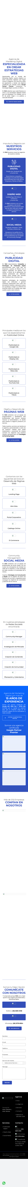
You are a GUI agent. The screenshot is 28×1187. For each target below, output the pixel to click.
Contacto (19, 1111)
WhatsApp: (14, 1023)
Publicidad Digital (6, 1127)
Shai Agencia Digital (14, 1156)
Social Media (7, 1135)
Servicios (19, 1107)
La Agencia (19, 1104)
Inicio (18, 1100)
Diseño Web (7, 1132)
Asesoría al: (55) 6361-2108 (20, 1115)
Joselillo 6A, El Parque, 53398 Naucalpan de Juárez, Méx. (20, 1142)
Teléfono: (14, 1011)
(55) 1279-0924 (19, 1136)
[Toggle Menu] (24, 3)
